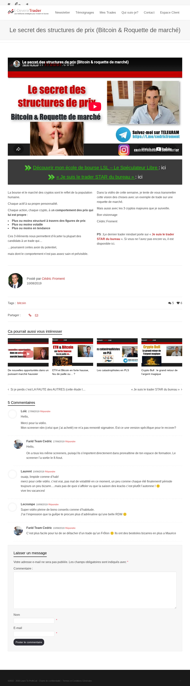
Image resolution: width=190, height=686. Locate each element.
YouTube (15, 3)
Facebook (10, 3)
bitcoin (21, 303)
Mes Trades (108, 12)
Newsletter (62, 12)
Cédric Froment (53, 278)
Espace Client (169, 12)
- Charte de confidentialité (49, 681)
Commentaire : (23, 568)
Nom (17, 614)
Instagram (21, 3)
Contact (149, 12)
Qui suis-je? (130, 12)
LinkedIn (26, 3)
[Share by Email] (36, 315)
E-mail (18, 628)
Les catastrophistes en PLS (113, 370)
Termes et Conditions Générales (77, 681)
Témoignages (85, 12)
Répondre (45, 411)
